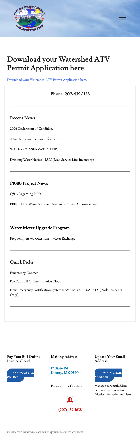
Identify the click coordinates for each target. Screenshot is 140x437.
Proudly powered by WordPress (29, 432)
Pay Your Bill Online (20, 375)
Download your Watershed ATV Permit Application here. (47, 80)
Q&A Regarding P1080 (26, 194)
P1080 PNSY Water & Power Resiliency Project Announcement (54, 204)
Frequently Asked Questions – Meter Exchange (42, 238)
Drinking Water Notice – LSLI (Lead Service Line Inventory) (52, 160)
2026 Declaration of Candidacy (31, 129)
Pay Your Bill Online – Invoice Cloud (35, 281)
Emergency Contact (24, 273)
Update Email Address (108, 375)
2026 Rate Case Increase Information (35, 139)
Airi (64, 432)
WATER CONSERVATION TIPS (34, 149)
